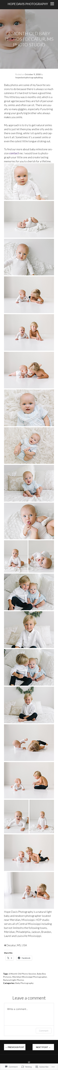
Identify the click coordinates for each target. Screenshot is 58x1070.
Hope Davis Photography (28, 4)
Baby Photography (24, 983)
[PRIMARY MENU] (52, 4)
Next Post (43, 1047)
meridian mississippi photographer (29, 977)
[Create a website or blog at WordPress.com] (29, 1062)
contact (14, 153)
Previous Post (14, 1047)
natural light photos (13, 980)
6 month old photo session (22, 973)
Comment (43, 1030)
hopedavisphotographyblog (29, 77)
